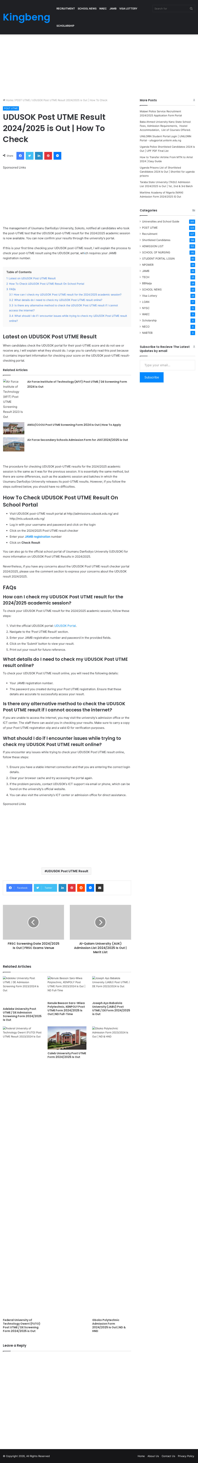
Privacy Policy (186, 1456)
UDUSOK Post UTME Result (67, 871)
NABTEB (147, 332)
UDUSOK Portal (65, 626)
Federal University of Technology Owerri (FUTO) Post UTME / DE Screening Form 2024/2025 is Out (21, 1325)
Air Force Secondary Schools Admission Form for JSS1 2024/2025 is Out (77, 440)
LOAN (145, 301)
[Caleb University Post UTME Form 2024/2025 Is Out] (67, 1037)
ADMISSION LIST (153, 246)
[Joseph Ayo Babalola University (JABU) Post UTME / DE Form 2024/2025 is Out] (111, 987)
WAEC (103, 8)
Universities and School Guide (160, 221)
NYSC (145, 308)
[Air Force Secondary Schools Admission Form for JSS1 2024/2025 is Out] (13, 444)
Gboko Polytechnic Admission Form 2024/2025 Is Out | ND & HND (109, 1325)
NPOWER (148, 264)
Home (9, 100)
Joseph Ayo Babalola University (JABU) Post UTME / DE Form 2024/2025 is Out (111, 1008)
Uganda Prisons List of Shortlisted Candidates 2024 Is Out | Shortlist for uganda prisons (167, 171)
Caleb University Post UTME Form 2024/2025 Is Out (67, 1055)
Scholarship (149, 320)
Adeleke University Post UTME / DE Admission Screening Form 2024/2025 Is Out (22, 1014)
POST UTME (22, 100)
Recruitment (149, 233)
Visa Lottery (149, 295)
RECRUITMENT (65, 8)
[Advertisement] (99, 65)
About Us (153, 1456)
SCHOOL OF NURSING (156, 252)
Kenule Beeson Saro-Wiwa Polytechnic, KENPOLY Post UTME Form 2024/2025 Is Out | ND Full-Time (66, 1008)
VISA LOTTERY (128, 8)
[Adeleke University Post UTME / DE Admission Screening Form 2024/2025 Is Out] (22, 990)
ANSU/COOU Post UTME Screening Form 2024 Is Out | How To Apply (74, 425)
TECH (145, 277)
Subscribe (151, 377)
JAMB (113, 8)
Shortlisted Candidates (156, 240)
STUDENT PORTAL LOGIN (158, 258)
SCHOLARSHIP (65, 25)
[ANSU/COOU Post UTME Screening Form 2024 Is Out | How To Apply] (13, 428)
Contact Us (168, 1456)
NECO (145, 326)
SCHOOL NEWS (87, 8)
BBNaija (147, 283)
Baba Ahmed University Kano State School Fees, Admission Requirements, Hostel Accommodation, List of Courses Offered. (165, 125)
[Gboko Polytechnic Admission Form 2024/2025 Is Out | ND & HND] (111, 1171)
